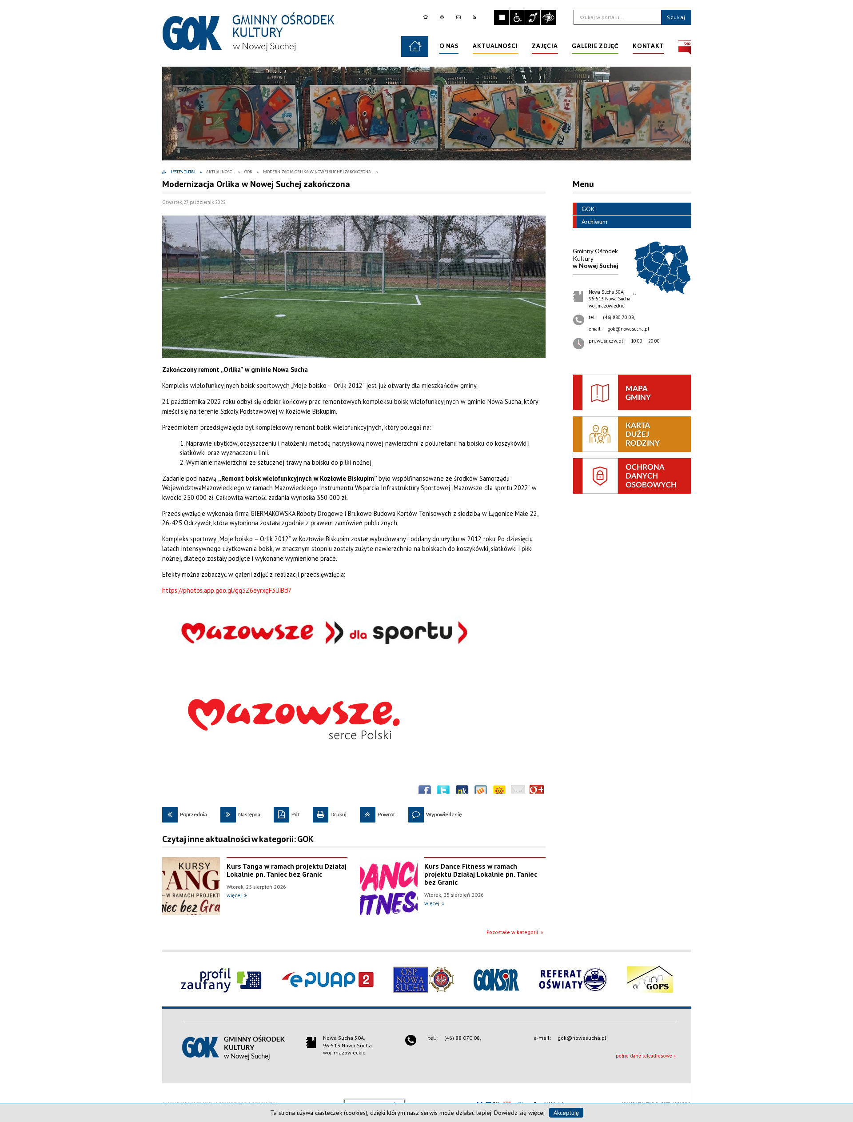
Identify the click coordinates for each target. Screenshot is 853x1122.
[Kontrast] (548, 17)
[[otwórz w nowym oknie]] (684, 46)
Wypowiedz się (435, 812)
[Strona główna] (426, 17)
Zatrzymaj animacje (501, 17)
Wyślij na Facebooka (425, 792)
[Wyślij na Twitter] (443, 792)
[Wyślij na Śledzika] (462, 792)
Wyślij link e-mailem (518, 792)
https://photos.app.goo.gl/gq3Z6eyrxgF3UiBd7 (226, 590)
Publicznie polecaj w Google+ (537, 792)
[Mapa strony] (443, 17)
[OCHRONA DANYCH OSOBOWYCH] (632, 476)
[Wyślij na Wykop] (481, 792)
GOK (588, 208)
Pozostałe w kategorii (512, 932)
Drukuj (330, 812)
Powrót (377, 812)
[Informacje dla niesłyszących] (532, 17)
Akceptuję (566, 1113)
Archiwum (594, 221)
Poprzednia (184, 812)
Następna (240, 812)
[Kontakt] (459, 17)
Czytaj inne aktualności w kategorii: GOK (238, 839)
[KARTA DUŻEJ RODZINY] (632, 434)
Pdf (286, 812)
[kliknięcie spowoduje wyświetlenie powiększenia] (354, 287)
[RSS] (475, 17)
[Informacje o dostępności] (517, 17)
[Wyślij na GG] (499, 792)
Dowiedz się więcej (519, 1113)
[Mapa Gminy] (632, 392)
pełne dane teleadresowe (644, 1056)
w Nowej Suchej (595, 258)
